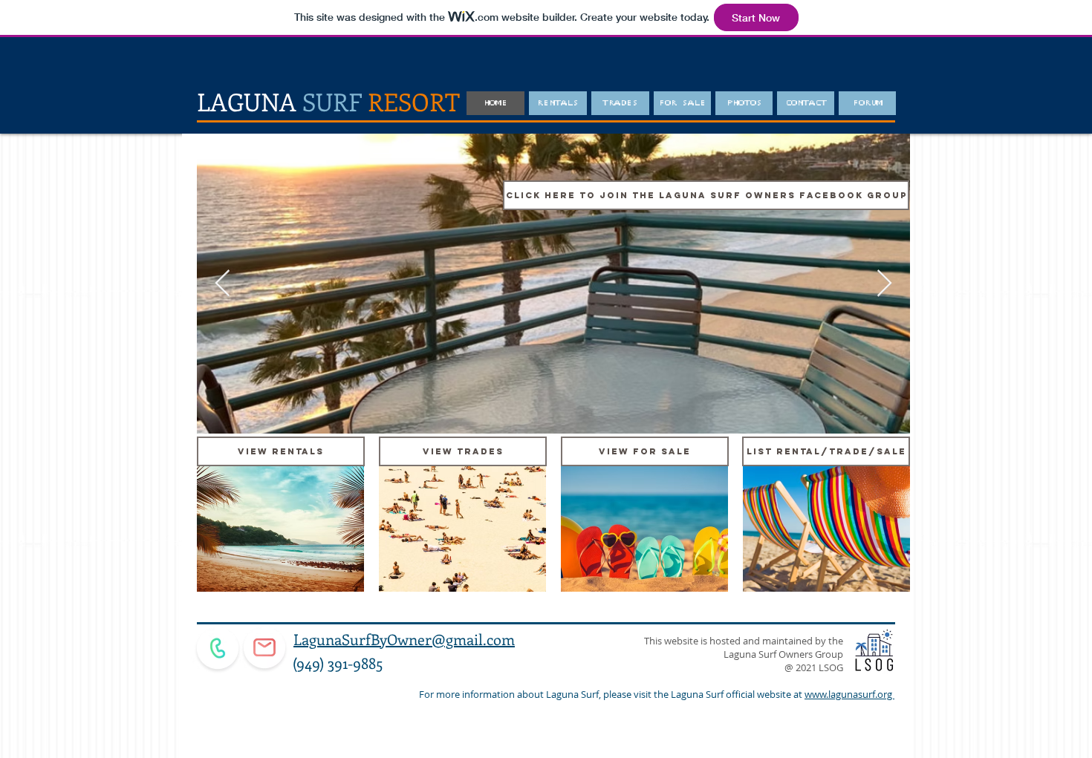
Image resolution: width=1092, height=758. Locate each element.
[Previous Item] (222, 283)
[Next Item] (884, 283)
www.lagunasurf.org (849, 694)
